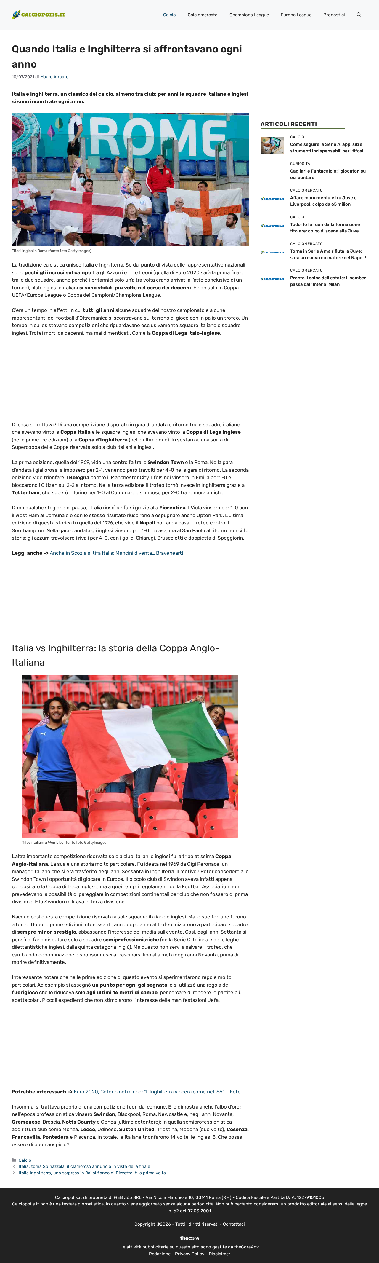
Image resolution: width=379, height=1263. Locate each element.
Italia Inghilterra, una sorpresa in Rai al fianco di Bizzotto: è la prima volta (92, 1173)
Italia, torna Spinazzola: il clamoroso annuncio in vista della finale (84, 1166)
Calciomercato (203, 14)
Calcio (169, 14)
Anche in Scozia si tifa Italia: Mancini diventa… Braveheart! (116, 553)
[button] (359, 15)
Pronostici (334, 14)
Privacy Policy (189, 1253)
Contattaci (234, 1224)
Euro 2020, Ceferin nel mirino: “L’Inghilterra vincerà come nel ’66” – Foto (157, 1092)
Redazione (160, 1253)
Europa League (296, 14)
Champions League (249, 14)
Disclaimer (219, 1253)
